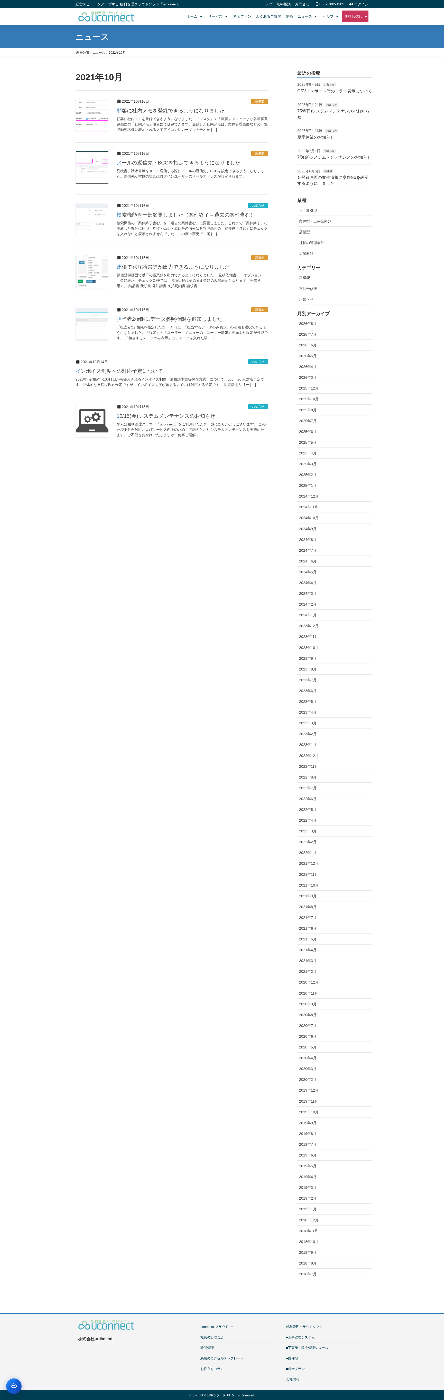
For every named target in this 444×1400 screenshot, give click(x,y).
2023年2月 (308, 734)
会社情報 (292, 1379)
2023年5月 (308, 701)
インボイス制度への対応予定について (119, 371)
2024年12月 (309, 496)
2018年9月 (308, 1252)
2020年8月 (308, 1015)
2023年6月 (308, 691)
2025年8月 (308, 410)
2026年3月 (308, 377)
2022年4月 (308, 820)
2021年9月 (308, 896)
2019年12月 (309, 1090)
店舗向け (306, 253)
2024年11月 (308, 507)
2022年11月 (308, 766)
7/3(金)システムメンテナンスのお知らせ (334, 157)
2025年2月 (308, 475)
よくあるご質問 (268, 16)
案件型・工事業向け (315, 221)
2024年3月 (308, 593)
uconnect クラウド (214, 1327)
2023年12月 (309, 626)
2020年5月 (308, 1047)
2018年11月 (308, 1231)
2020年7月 (308, 1026)
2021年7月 (308, 918)
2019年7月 (308, 1144)
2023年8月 (308, 669)
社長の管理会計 (311, 243)
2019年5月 (308, 1166)
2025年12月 (309, 388)
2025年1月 (308, 485)
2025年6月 (308, 432)
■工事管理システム (300, 1337)
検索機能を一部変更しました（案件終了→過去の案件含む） (186, 215)
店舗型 (304, 232)
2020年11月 (308, 993)
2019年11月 (308, 1101)
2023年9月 (308, 658)
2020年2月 (308, 1079)
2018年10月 (309, 1242)
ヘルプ (328, 16)
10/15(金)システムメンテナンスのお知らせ (166, 416)
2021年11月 (308, 874)
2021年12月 (309, 863)
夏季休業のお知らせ (315, 137)
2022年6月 (308, 799)
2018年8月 (308, 1263)
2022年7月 (308, 788)
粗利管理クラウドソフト (304, 1327)
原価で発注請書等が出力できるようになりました (173, 267)
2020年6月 (308, 1036)
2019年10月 (309, 1112)
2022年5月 (308, 810)
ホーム (192, 16)
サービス (215, 16)
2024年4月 (308, 583)
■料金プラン (295, 1369)
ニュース (305, 16)
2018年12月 (309, 1220)
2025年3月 (308, 464)
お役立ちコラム (212, 1369)
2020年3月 (308, 1069)
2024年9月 (308, 529)
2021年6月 (308, 928)
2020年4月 (308, 1058)
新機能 (259, 101)
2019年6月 (308, 1155)
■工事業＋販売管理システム (307, 1348)
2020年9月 (308, 1004)
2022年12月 (309, 756)
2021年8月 (308, 907)
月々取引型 (308, 210)
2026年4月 (308, 367)
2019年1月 (308, 1209)
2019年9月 (308, 1123)
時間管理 (207, 1348)
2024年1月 (308, 615)
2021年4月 (308, 950)
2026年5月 (308, 356)
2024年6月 (308, 561)
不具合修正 (308, 289)
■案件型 (292, 1358)
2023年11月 (308, 637)
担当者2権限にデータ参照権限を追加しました (169, 319)
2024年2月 (308, 604)
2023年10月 (309, 648)
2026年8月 (308, 324)
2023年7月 (308, 680)
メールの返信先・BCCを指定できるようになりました (178, 163)
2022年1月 (308, 853)
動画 (289, 16)
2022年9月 (308, 777)
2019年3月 (308, 1187)
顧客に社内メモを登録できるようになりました (171, 110)
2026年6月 (308, 345)
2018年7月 (308, 1274)
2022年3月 (308, 831)
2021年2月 (308, 971)
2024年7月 (308, 550)
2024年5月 (308, 572)
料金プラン (242, 16)
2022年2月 (308, 842)
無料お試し (353, 16)
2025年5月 (308, 442)
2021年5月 (308, 939)
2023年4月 (308, 712)
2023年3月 (308, 723)
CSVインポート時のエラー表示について (334, 91)
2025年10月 (309, 399)
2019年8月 (308, 1134)
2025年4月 (308, 453)
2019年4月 (308, 1177)
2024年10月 (309, 518)
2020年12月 (309, 982)
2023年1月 (308, 745)
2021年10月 (309, 885)
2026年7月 (308, 334)
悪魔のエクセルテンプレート (222, 1358)
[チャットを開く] (14, 1386)
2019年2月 (308, 1198)
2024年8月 (308, 540)
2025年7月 (308, 421)
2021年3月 (308, 961)
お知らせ (258, 205)
